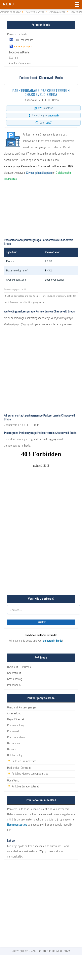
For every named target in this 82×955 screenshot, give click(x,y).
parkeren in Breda (52, 640)
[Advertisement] (41, 369)
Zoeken (42, 622)
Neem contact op (17, 824)
